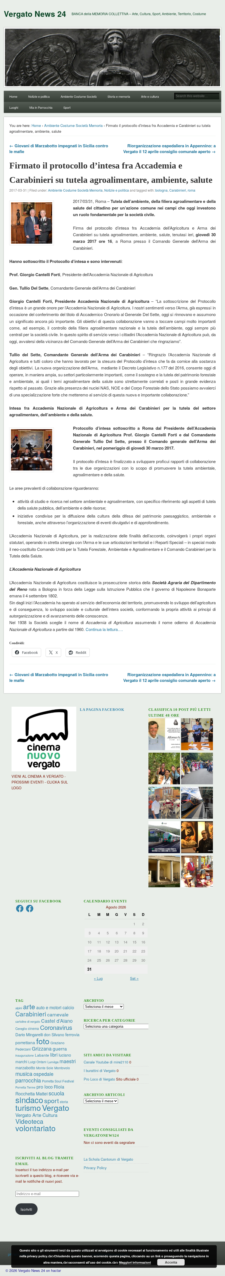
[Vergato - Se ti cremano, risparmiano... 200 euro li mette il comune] (164, 872)
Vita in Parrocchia (40, 107)
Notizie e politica (39, 96)
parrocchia (28, 1080)
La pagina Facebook (102, 710)
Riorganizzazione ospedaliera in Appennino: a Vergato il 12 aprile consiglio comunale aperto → (169, 148)
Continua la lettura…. (104, 629)
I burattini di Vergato (100, 1070)
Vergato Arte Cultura (36, 1115)
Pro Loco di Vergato (99, 1079)
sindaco (29, 1099)
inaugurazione (24, 1055)
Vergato (55, 1107)
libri (54, 1054)
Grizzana (42, 1048)
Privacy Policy (95, 1167)
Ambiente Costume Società (79, 96)
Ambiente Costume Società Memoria (73, 125)
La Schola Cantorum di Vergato (108, 1159)
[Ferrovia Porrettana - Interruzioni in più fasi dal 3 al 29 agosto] (197, 803)
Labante (42, 1055)
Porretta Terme (25, 1087)
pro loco (44, 1086)
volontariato (35, 1127)
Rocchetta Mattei (31, 1093)
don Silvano (54, 1034)
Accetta (171, 1262)
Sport (67, 107)
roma (191, 190)
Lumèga (52, 1062)
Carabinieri (177, 190)
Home (13, 96)
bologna (161, 190)
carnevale (58, 1014)
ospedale (43, 1073)
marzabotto (25, 1067)
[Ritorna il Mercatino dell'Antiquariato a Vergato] (197, 872)
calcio (68, 1007)
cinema (33, 1028)
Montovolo (62, 1067)
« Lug (98, 978)
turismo (28, 1107)
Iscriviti (26, 1209)
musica (23, 1074)
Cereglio (21, 1028)
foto (42, 1040)
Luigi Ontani (37, 1061)
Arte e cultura (150, 96)
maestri (68, 1061)
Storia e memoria (119, 96)
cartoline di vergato (27, 1021)
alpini (18, 1008)
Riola (59, 1086)
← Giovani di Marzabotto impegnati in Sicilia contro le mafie (58, 148)
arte (29, 1006)
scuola (56, 1093)
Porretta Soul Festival (58, 1081)
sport (51, 1100)
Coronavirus (56, 1027)
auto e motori (48, 1007)
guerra (60, 1048)
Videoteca (29, 1121)
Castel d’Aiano (57, 1020)
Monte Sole (44, 1067)
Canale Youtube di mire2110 (106, 1062)
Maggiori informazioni (135, 1262)
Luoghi (13, 107)
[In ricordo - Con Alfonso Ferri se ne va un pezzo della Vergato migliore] (164, 735)
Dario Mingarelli (29, 1034)
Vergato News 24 (35, 13)
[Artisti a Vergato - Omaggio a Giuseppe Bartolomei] (197, 838)
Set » (134, 978)
